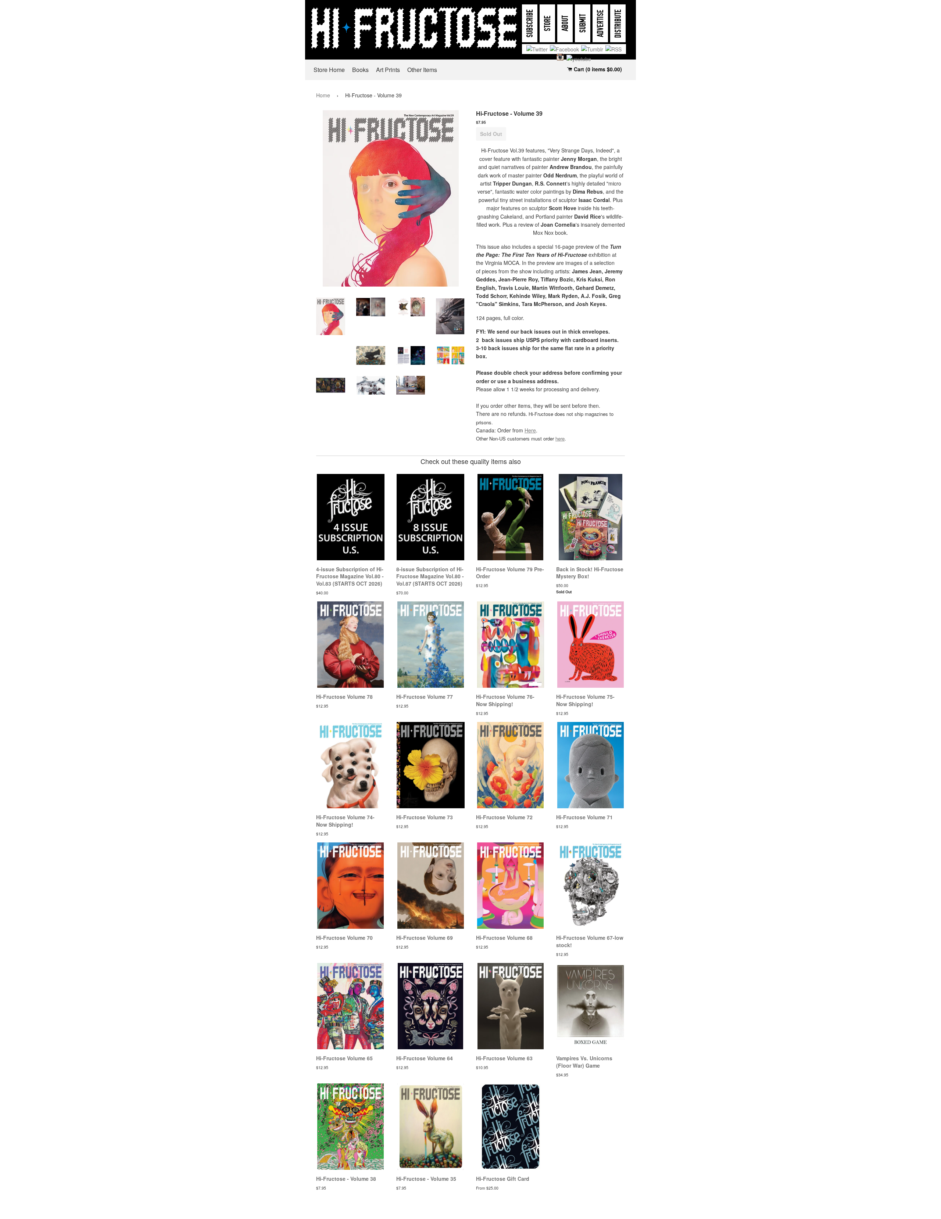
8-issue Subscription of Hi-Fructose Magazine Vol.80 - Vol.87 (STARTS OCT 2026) (430, 576)
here (560, 438)
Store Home (329, 69)
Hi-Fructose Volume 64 (424, 1058)
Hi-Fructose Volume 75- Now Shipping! (585, 700)
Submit (582, 23)
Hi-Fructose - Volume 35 (426, 1178)
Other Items (422, 69)
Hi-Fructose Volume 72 (504, 817)
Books (360, 69)
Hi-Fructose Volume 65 (344, 1058)
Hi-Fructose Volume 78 (344, 696)
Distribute (618, 23)
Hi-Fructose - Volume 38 (346, 1178)
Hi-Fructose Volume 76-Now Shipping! (505, 700)
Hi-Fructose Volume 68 (504, 937)
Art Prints (388, 69)
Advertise (600, 23)
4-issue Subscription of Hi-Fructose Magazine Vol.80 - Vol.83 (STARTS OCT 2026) (350, 576)
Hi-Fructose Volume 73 (424, 817)
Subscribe (529, 23)
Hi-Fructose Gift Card (502, 1178)
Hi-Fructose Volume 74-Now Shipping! (345, 820)
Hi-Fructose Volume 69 (424, 937)
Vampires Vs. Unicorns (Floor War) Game (584, 1061)
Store (547, 23)
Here (530, 430)
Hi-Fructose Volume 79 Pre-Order (510, 572)
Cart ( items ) (597, 69)
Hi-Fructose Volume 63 (504, 1058)
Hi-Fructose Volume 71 (584, 817)
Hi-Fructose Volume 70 (344, 937)
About (565, 23)
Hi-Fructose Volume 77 (424, 696)
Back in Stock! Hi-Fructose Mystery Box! (589, 572)
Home (323, 95)
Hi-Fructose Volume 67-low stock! (589, 941)
